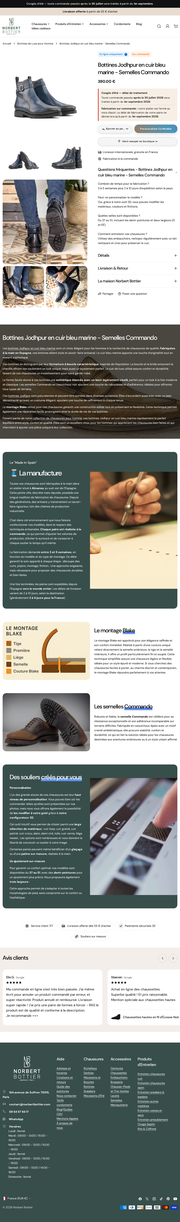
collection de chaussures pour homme (57, 418)
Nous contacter (66, 1096)
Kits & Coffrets (147, 1129)
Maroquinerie (119, 1105)
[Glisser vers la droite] (173, 958)
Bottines (89, 1086)
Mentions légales (67, 1118)
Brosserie (117, 1082)
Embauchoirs (119, 1077)
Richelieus (90, 1068)
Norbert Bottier (23, 1207)
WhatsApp (16, 1119)
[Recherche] (159, 26)
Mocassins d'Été (94, 1096)
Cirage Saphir (146, 1124)
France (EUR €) (17, 1198)
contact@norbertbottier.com (29, 1104)
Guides (67, 1109)
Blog (59, 1109)
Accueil (7, 43)
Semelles (116, 1100)
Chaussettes (119, 1073)
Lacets (115, 1096)
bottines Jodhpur (19, 396)
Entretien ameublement (153, 1119)
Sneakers (89, 1091)
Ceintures (117, 1068)
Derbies (89, 1073)
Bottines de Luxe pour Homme (35, 43)
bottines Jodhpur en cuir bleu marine (31, 348)
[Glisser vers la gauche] (162, 958)
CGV (60, 1114)
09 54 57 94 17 (19, 1112)
